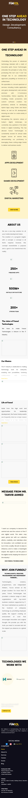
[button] (13, 42)
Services (3, 755)
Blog (2, 763)
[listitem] (14, 771)
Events (3, 761)
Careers (3, 758)
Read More (4, 378)
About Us (4, 752)
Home (3, 749)
